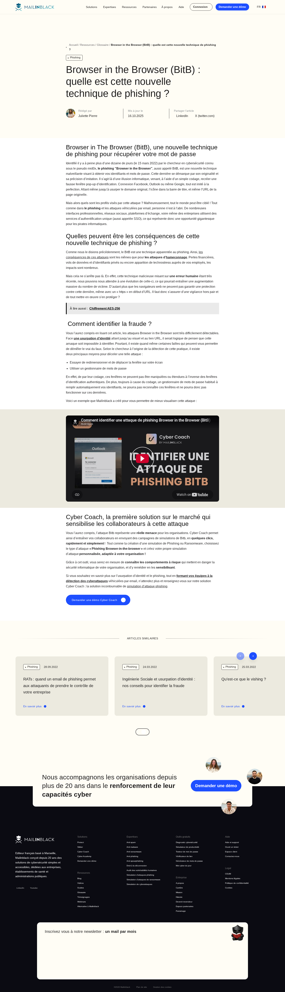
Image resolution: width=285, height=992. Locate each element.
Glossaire (103, 44)
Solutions (91, 7)
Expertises (109, 7)
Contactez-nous (232, 856)
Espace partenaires (184, 906)
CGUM (228, 874)
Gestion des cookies (162, 987)
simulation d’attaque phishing (147, 586)
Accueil (73, 44)
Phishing (75, 57)
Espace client (231, 852)
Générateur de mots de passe (189, 861)
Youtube (34, 888)
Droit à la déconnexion (137, 866)
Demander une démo (232, 6)
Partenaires (149, 7)
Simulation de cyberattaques (139, 884)
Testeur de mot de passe (187, 852)
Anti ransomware (134, 852)
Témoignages (83, 897)
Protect (80, 842)
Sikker (80, 847)
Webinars (81, 902)
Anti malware (132, 847)
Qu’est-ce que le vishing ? (243, 679)
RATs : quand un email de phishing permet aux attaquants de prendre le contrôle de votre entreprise (59, 685)
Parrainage (181, 911)
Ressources (129, 7)
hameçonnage (176, 257)
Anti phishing (132, 856)
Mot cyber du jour (183, 866)
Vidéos (80, 883)
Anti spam (131, 842)
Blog (79, 878)
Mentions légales (232, 878)
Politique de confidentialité (237, 883)
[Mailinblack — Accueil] (34, 7)
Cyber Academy (84, 856)
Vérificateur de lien (184, 856)
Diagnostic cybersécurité (187, 842)
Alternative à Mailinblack (88, 906)
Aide (181, 7)
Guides (80, 888)
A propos (180, 883)
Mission (179, 892)
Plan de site (141, 987)
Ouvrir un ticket (231, 847)
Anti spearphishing (135, 861)
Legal (228, 868)
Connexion (200, 6)
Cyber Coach (83, 852)
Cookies (228, 888)
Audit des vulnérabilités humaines (142, 870)
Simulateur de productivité (187, 847)
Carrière (179, 888)
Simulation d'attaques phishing (140, 875)
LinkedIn (20, 888)
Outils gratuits (183, 836)
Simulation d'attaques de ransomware (143, 880)
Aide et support (232, 842)
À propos (167, 7)
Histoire (179, 897)
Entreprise (181, 877)
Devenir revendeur (184, 902)
